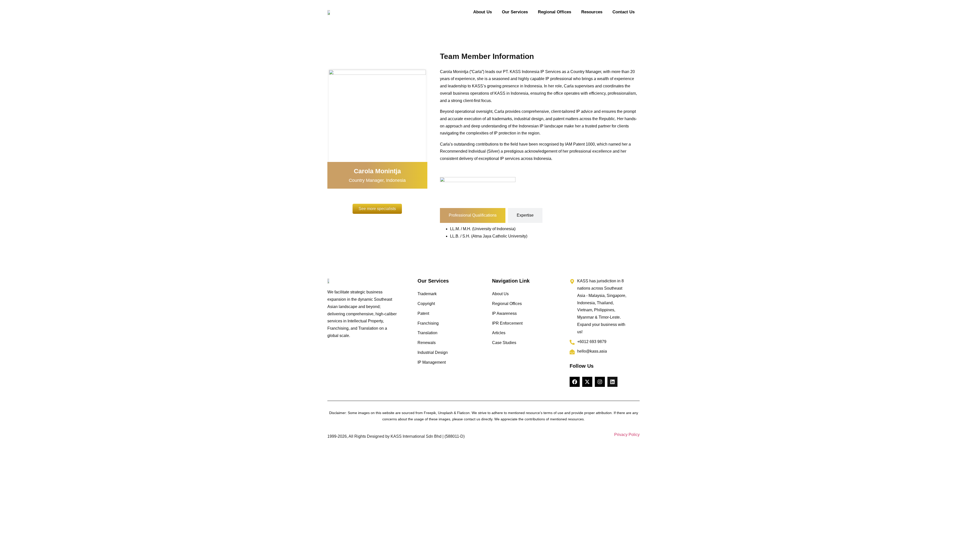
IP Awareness (504, 313)
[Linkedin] (612, 382)
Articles (498, 333)
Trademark (427, 294)
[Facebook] (575, 382)
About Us (482, 12)
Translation (427, 333)
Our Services (515, 12)
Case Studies (504, 343)
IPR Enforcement (507, 323)
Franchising (428, 323)
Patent (423, 313)
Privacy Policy (627, 434)
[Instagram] (600, 382)
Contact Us (623, 12)
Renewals (427, 343)
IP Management (432, 362)
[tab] (472, 215)
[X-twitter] (587, 382)
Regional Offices (554, 12)
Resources (591, 12)
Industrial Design (433, 352)
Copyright (426, 303)
